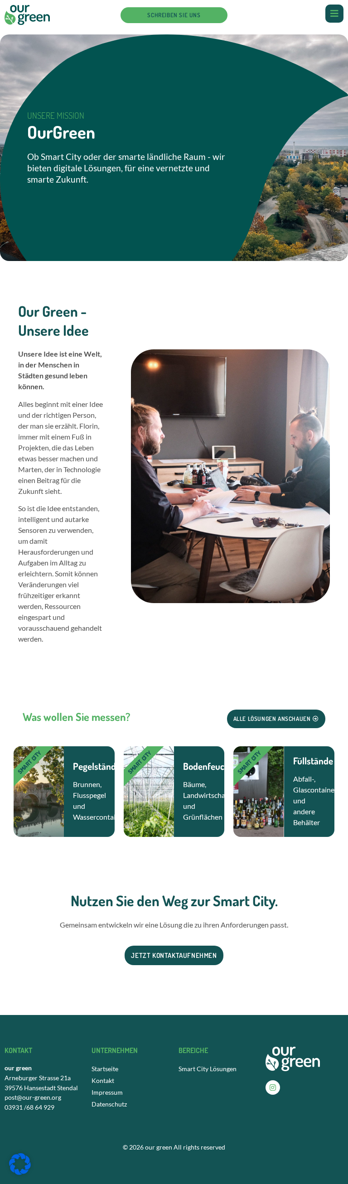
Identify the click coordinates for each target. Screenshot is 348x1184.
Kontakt (103, 1080)
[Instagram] (273, 1087)
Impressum (107, 1092)
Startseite (105, 1069)
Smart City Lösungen (208, 1069)
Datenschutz (109, 1104)
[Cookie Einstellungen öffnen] (20, 1172)
